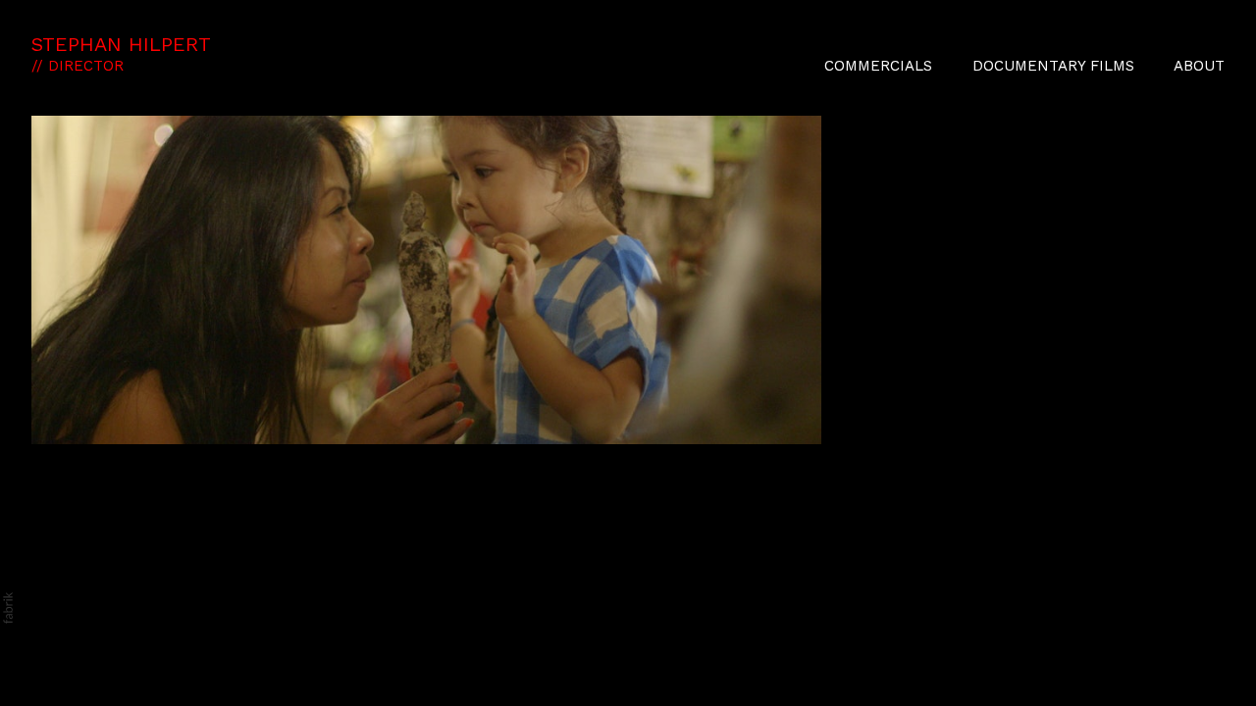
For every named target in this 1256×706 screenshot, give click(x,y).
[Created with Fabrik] (8, 607)
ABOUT (1199, 66)
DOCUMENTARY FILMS (1053, 66)
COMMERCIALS (878, 66)
